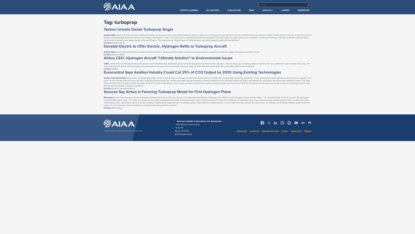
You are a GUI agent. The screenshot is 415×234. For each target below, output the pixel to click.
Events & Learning (189, 10)
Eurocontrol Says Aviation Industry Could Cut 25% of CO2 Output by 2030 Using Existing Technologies (192, 72)
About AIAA (242, 131)
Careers (285, 10)
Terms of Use (296, 131)
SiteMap (307, 131)
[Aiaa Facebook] (262, 123)
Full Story (108, 43)
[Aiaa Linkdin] (275, 123)
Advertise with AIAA (270, 131)
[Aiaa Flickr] (303, 123)
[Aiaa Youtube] (296, 123)
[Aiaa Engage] (289, 123)
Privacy (285, 131)
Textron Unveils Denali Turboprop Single (138, 29)
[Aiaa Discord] (310, 123)
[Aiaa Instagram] (282, 123)
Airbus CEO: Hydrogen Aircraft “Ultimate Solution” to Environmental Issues (168, 58)
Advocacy (268, 10)
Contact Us (254, 131)
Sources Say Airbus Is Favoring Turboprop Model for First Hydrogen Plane (167, 91)
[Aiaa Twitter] (269, 123)
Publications (234, 10)
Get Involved (212, 10)
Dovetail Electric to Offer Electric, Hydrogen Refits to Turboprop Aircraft (165, 46)
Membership (304, 10)
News (251, 10)
